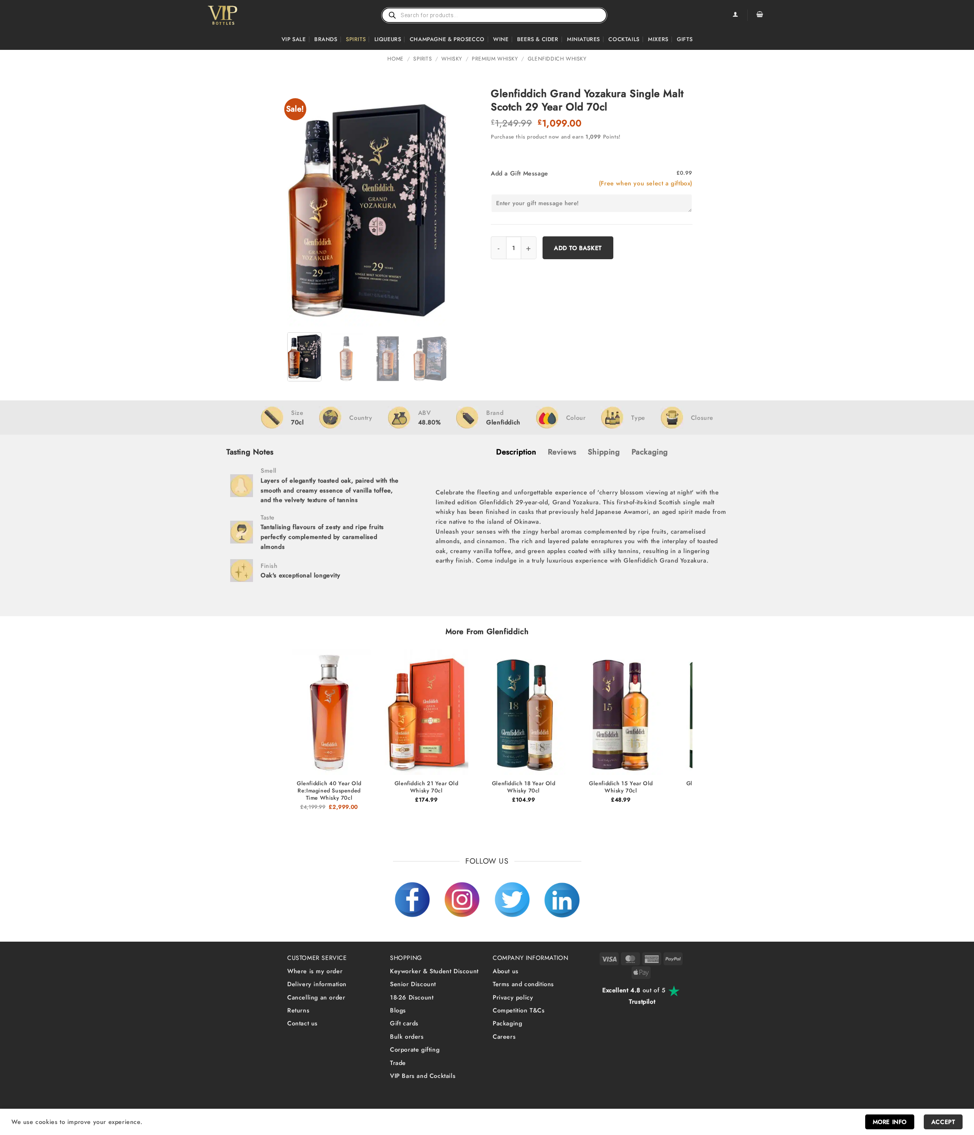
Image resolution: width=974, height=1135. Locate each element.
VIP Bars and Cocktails (422, 1075)
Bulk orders (407, 1036)
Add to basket (578, 248)
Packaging (507, 1023)
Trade (398, 1062)
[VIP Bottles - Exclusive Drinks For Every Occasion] (239, 15)
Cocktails (623, 39)
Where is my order (314, 971)
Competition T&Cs (519, 1010)
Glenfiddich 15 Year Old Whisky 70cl (621, 787)
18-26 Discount (411, 997)
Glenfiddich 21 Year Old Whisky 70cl (426, 787)
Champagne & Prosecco (447, 39)
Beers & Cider (538, 39)
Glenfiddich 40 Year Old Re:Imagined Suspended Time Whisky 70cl (329, 790)
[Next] (434, 207)
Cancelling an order (316, 997)
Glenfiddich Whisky (557, 58)
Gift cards (404, 1023)
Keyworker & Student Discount (434, 971)
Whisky (451, 58)
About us (506, 971)
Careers (504, 1036)
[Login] (735, 15)
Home (395, 58)
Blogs (398, 1010)
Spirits (356, 39)
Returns (298, 1010)
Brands (325, 39)
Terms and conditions (523, 984)
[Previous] (300, 207)
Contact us (302, 1023)
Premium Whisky (495, 58)
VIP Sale (294, 39)
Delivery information (317, 984)
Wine (500, 39)
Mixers (658, 39)
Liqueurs (387, 39)
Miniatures (583, 39)
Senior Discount (413, 984)
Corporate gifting (414, 1049)
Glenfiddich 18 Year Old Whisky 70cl (523, 787)
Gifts (684, 39)
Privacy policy (513, 997)
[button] (760, 15)
